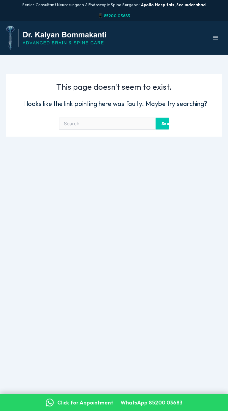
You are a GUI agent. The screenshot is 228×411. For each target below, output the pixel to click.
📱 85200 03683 (114, 15)
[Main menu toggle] (215, 37)
